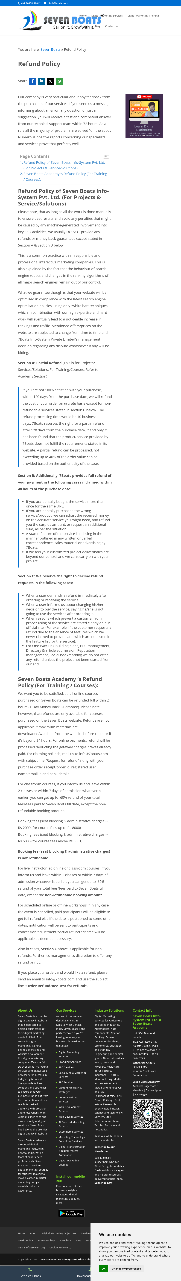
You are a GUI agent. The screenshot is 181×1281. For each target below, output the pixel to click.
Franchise (65, 1240)
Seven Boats (50, 49)
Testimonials (25, 1240)
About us (84, 26)
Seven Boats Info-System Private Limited (71, 1259)
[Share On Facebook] (32, 81)
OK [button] (104, 1268)
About (33, 1233)
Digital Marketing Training (143, 15)
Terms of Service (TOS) (31, 1247)
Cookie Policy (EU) (60, 1247)
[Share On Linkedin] (41, 81)
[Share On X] (50, 81)
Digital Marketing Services (107, 15)
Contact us (111, 26)
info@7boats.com (146, 1071)
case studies (107, 1140)
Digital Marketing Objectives (59, 1233)
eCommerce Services (71, 1131)
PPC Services (66, 1082)
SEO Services (66, 1067)
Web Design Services (71, 1116)
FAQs (89, 1240)
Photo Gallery (46, 1240)
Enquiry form (140, 1075)
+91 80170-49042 (145, 1050)
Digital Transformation (72, 1146)
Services (86, 1233)
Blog (97, 26)
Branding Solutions (70, 1062)
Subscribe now (103, 1183)
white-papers (114, 1136)
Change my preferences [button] (126, 1268)
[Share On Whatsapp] (59, 81)
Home (83, 15)
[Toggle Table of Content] (104, 156)
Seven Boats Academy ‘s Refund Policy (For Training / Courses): (65, 176)
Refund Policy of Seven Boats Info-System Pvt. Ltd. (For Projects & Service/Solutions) (64, 165)
